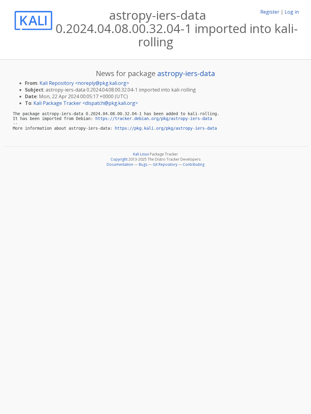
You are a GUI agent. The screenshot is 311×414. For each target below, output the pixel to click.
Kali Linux (141, 154)
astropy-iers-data (186, 73)
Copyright (119, 159)
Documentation (120, 164)
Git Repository (165, 164)
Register (269, 11)
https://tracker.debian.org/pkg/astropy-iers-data (153, 118)
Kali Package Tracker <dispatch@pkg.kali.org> (85, 103)
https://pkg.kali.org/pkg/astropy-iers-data (166, 128)
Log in (292, 11)
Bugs (143, 164)
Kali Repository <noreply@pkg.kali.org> (84, 83)
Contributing (193, 164)
